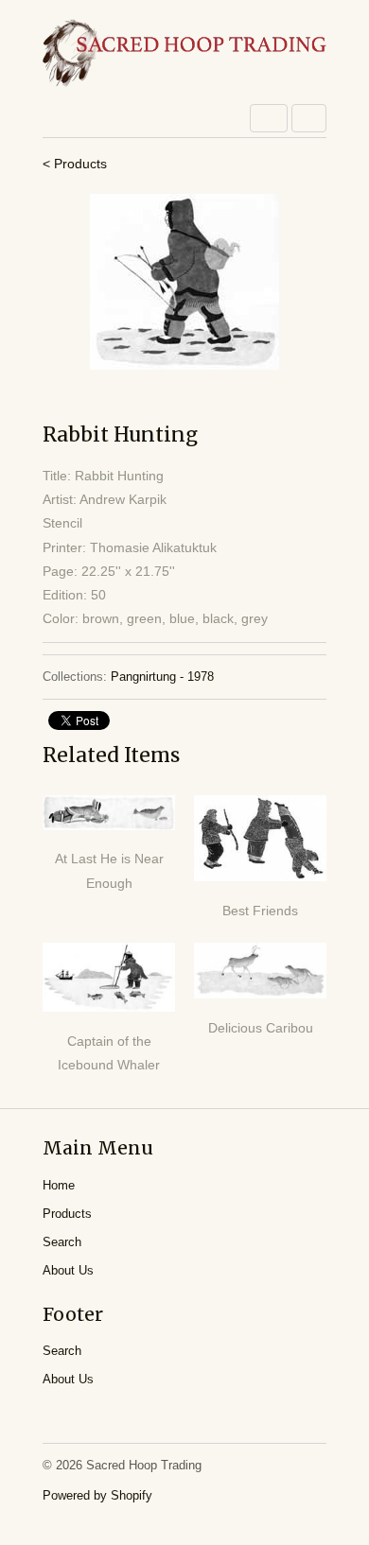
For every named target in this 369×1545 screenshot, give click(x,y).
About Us (68, 1270)
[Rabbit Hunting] (184, 282)
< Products (75, 163)
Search (62, 1242)
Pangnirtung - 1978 (162, 676)
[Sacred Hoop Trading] (184, 54)
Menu (269, 118)
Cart (308, 118)
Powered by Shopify (97, 1495)
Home (59, 1185)
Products (67, 1213)
